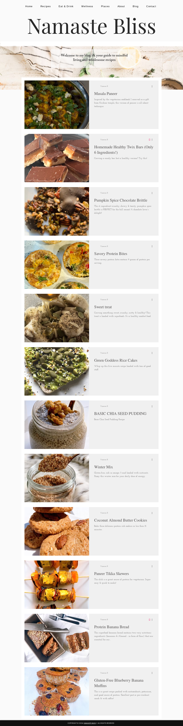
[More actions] (153, 86)
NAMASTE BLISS (90, 723)
